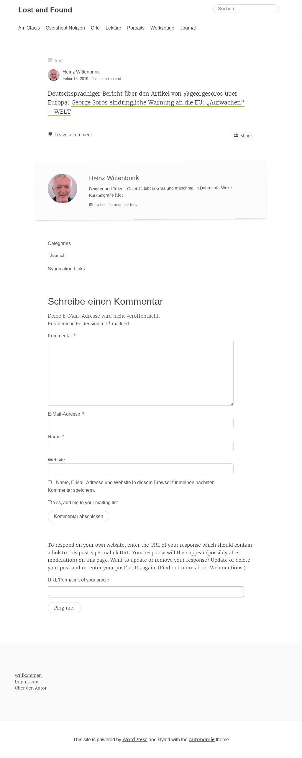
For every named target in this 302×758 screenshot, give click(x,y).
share (246, 135)
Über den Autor (31, 688)
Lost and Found (45, 10)
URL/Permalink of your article (78, 579)
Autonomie (202, 739)
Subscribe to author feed (115, 204)
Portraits (136, 27)
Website (56, 459)
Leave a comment (73, 134)
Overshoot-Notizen (65, 27)
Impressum (26, 682)
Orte (95, 27)
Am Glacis (29, 27)
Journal (188, 27)
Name (56, 437)
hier (119, 194)
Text (59, 60)
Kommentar (62, 336)
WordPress (134, 739)
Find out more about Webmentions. (202, 568)
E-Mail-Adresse (66, 414)
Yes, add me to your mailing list (85, 502)
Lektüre (113, 27)
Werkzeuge (162, 27)
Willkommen (28, 675)
